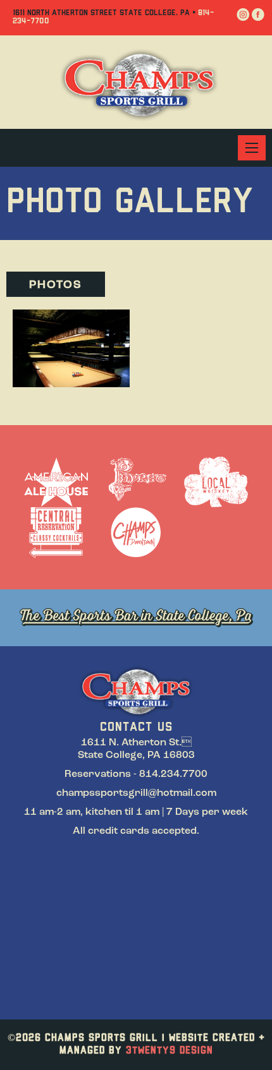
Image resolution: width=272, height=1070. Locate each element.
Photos (55, 285)
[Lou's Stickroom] (71, 348)
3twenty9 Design (169, 1051)
